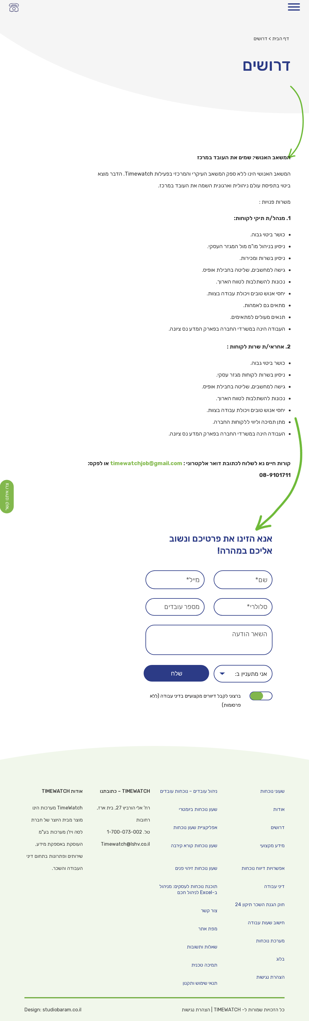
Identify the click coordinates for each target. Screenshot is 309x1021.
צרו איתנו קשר (7, 496)
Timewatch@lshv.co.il (125, 844)
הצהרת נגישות (196, 1010)
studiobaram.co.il (62, 1010)
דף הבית (280, 38)
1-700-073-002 (14, 7)
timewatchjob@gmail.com (146, 463)
